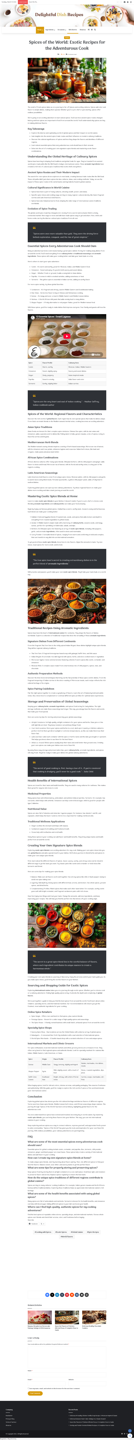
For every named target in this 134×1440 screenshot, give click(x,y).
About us (83, 30)
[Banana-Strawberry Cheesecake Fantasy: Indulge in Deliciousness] (40, 1317)
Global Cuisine (77, 1232)
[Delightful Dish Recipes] (67, 16)
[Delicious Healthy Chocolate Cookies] (94, 1317)
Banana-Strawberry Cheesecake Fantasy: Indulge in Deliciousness (39, 1327)
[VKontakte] (77, 1295)
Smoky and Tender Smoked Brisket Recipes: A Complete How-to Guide (92, 1425)
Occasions (61, 30)
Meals (39, 30)
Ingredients (49, 30)
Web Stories (73, 30)
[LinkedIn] (57, 1295)
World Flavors (67, 1236)
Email (30, 1380)
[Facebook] (47, 1295)
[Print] (87, 1295)
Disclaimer (9, 1415)
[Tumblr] (62, 1295)
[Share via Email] (82, 1295)
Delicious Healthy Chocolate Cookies (91, 1327)
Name (30, 1371)
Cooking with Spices (43, 1232)
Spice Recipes (93, 1232)
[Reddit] (72, 1295)
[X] (52, 1295)
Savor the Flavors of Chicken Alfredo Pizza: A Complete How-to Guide (50, 2)
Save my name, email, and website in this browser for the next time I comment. (54, 1389)
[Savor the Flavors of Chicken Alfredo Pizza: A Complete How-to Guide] (67, 1317)
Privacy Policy (10, 1419)
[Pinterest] (67, 1295)
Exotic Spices (61, 1232)
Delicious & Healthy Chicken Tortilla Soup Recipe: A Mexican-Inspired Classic (93, 1415)
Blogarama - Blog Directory (8, 1439)
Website (71, 1380)
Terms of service (11, 1422)
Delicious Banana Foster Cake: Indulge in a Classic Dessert (88, 1419)
